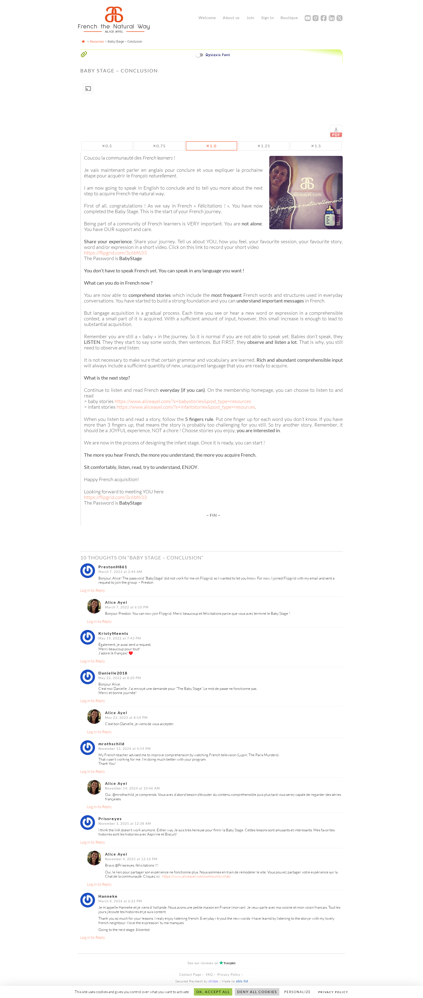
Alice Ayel (116, 602)
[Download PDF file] (336, 131)
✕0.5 (107, 145)
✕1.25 (263, 145)
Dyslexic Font (218, 55)
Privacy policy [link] (333, 992)
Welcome (207, 17)
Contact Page (190, 974)
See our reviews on (211, 963)
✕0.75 (159, 145)
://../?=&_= (183, 401)
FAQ (209, 974)
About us (231, 17)
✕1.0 (211, 145)
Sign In (267, 17)
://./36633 (115, 253)
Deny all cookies (257, 992)
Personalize (297, 992)
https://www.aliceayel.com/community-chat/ (196, 876)
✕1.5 (316, 145)
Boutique (289, 17)
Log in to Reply (92, 590)
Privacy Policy (228, 974)
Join (250, 17)
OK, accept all (213, 992)
